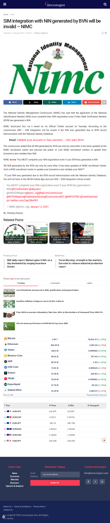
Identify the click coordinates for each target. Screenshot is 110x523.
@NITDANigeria (15, 196)
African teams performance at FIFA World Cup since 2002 (42, 323)
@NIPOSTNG (72, 196)
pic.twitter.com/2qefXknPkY (22, 200)
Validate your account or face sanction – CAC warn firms (50, 140)
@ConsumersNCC (54, 196)
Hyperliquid (14, 384)
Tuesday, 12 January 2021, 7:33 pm (17, 33)
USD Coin (13, 367)
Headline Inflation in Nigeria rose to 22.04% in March (40, 301)
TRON (11, 378)
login (12, 279)
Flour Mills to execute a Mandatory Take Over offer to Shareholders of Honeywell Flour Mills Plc (59, 312)
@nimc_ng (32, 193)
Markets (15, 479)
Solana (11, 372)
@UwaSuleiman (89, 196)
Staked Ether (15, 390)
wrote (13, 159)
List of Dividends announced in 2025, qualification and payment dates (47, 290)
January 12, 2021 (39, 206)
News (12, 15)
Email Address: (34, 475)
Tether (11, 350)
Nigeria (44, 33)
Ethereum (13, 344)
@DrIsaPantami (20, 189)
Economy (14, 476)
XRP (10, 361)
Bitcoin (11, 338)
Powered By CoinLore (97, 395)
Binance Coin (15, 355)
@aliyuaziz (35, 189)
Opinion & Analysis (14, 486)
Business (14, 483)
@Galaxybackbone (34, 196)
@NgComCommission (50, 193)
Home (5, 15)
